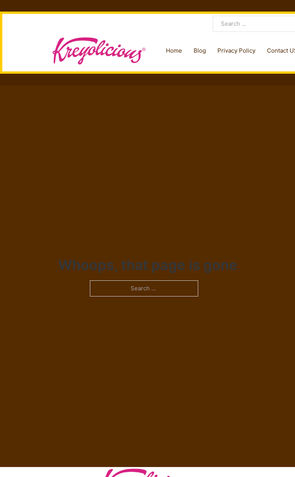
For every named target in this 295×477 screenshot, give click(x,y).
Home (174, 50)
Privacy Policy (236, 50)
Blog (200, 50)
